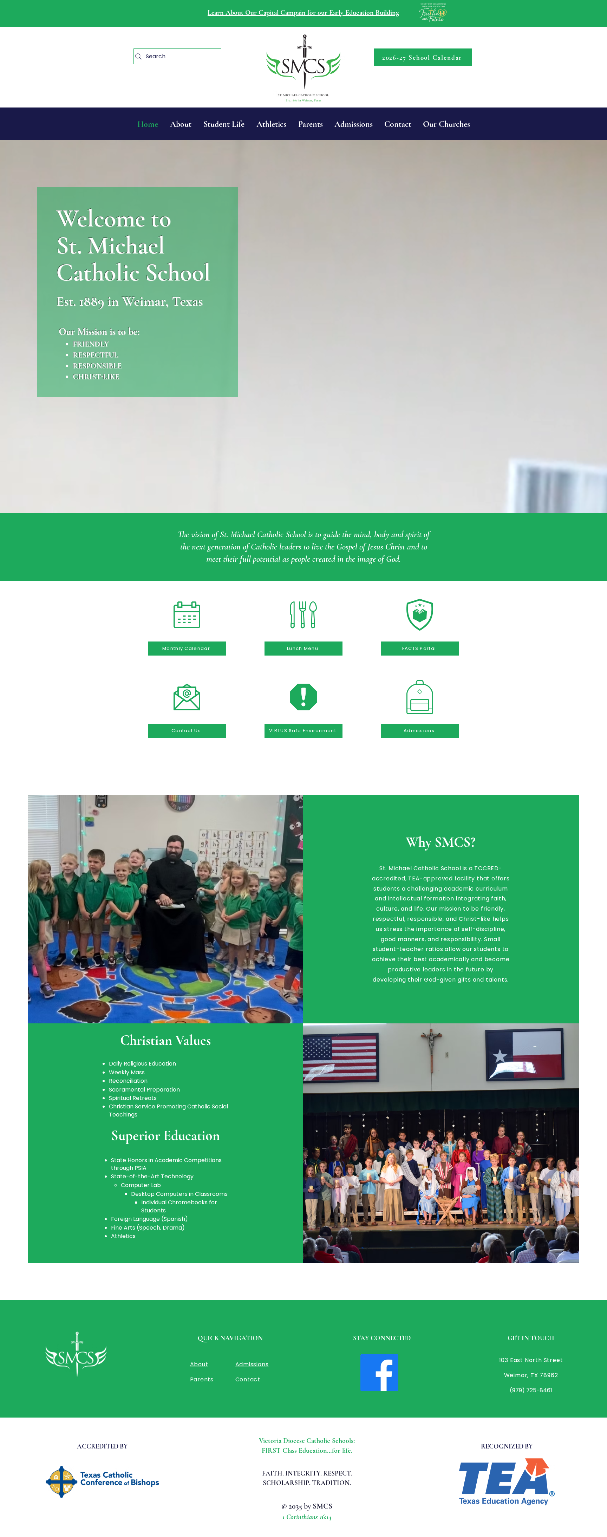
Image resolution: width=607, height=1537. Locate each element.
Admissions (252, 1364)
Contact (248, 1379)
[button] (446, 124)
